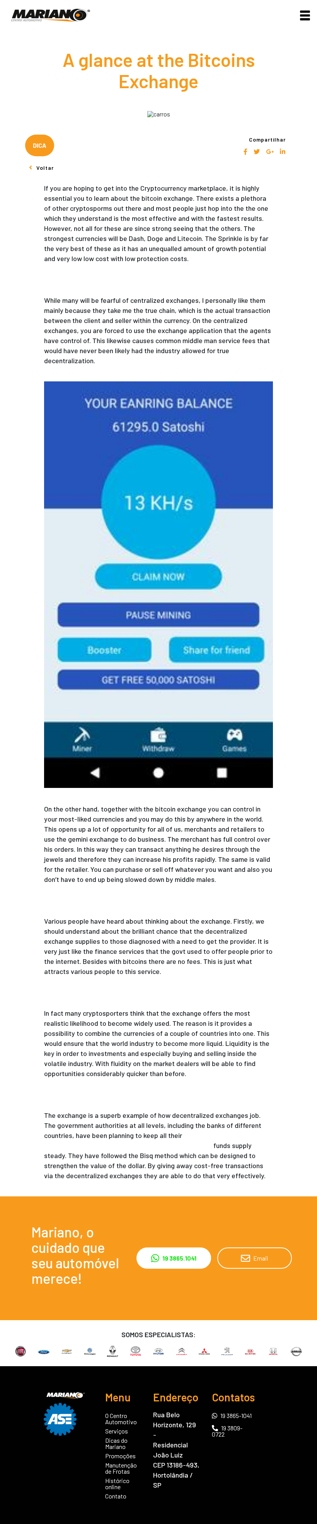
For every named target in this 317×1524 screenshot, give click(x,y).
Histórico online (117, 1484)
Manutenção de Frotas (121, 1468)
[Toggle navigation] (305, 15)
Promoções (120, 1456)
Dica (39, 145)
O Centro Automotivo (121, 1419)
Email (260, 1258)
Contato (115, 1496)
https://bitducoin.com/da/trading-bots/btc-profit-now (128, 1145)
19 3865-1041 (236, 1415)
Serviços (116, 1431)
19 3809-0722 (227, 1431)
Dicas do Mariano (116, 1443)
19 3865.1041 (179, 1258)
